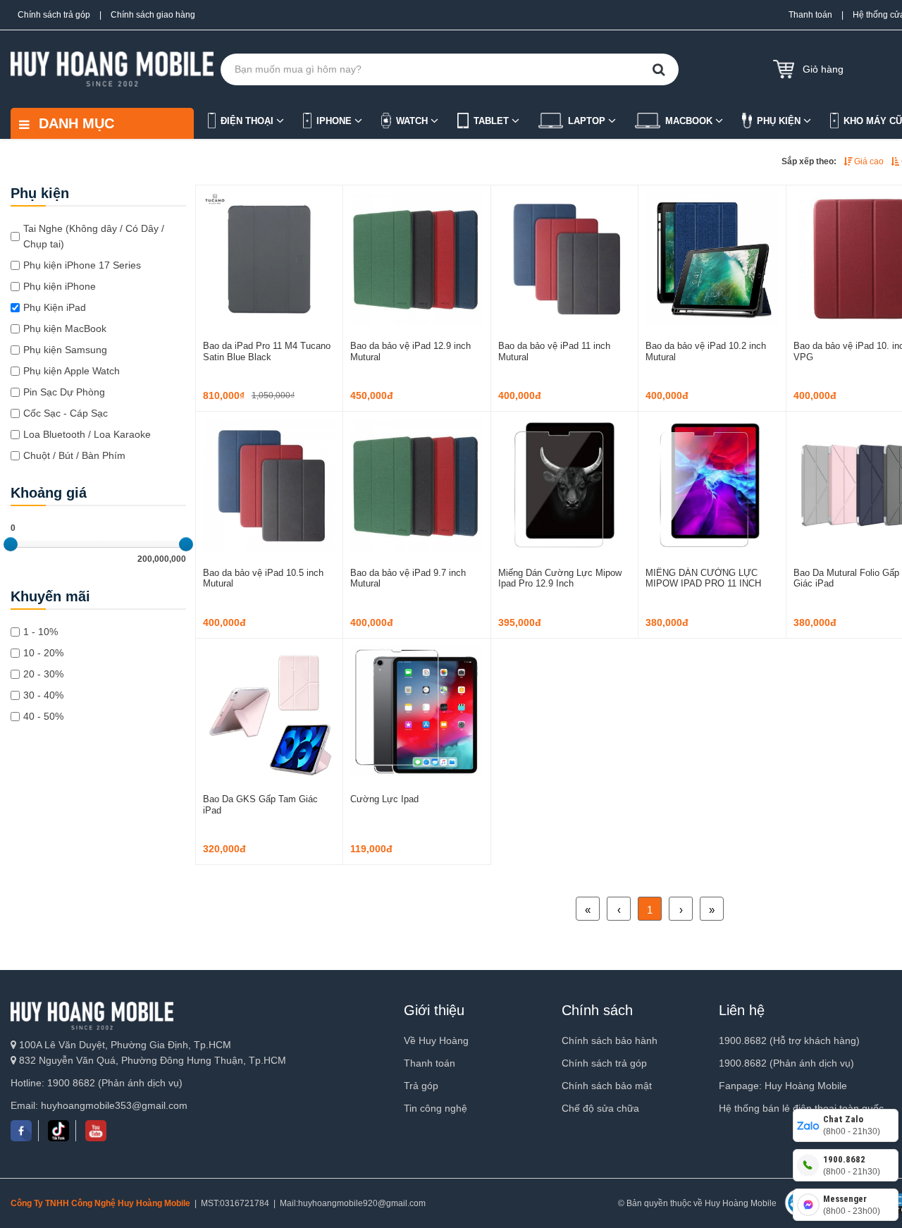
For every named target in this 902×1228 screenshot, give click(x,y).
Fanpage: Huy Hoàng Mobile (783, 1085)
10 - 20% (43, 652)
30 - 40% (43, 695)
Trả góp (421, 1085)
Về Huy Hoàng (436, 1040)
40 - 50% (43, 716)
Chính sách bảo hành (609, 1040)
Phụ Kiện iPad (54, 307)
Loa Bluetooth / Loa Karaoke (87, 434)
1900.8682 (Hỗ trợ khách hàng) (789, 1040)
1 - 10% (40, 631)
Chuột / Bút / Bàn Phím (74, 455)
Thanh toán (810, 15)
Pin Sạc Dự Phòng (64, 392)
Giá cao (868, 161)
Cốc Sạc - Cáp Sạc (65, 413)
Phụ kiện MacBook (64, 328)
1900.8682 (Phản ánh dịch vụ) (786, 1063)
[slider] (11, 544)
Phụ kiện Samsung (65, 349)
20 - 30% (43, 674)
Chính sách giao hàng (153, 15)
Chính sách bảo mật (607, 1085)
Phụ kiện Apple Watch (71, 370)
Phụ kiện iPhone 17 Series (82, 265)
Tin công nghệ (435, 1108)
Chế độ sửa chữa (600, 1108)
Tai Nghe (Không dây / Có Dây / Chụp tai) (93, 236)
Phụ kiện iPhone (59, 286)
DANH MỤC (74, 123)
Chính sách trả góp (54, 15)
